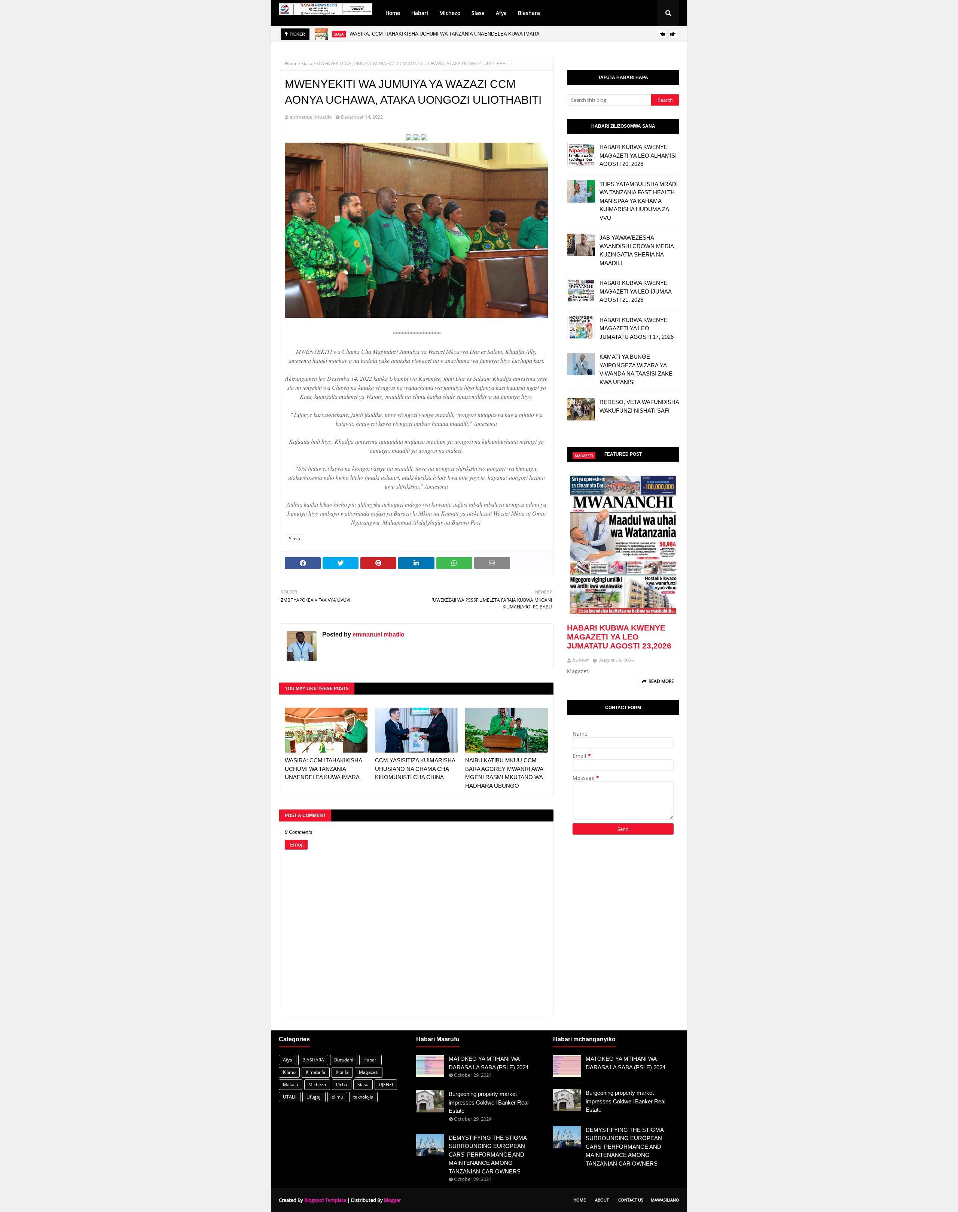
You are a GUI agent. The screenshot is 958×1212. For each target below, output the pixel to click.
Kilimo (289, 1072)
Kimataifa (316, 1072)
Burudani (343, 1060)
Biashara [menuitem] (529, 12)
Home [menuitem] (392, 12)
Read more (661, 681)
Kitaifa (342, 1072)
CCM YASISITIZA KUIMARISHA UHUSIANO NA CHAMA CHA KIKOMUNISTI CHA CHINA (415, 768)
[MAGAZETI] (623, 544)
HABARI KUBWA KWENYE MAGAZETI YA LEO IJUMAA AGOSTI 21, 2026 (635, 291)
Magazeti (368, 1072)
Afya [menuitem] (501, 12)
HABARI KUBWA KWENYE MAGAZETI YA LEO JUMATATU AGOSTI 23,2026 (619, 636)
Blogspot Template (325, 1200)
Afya (287, 1060)
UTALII (289, 1097)
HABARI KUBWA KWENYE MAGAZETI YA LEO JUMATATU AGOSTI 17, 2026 (636, 328)
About (602, 1200)
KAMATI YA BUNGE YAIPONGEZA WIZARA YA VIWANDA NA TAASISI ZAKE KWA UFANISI (635, 369)
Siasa (306, 63)
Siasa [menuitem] (478, 12)
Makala (290, 1084)
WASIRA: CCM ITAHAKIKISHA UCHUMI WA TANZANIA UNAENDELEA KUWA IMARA (445, 34)
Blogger (392, 1200)
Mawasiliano (665, 1200)
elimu (337, 1097)
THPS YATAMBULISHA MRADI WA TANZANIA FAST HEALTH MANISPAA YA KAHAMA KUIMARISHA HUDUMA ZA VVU (638, 201)
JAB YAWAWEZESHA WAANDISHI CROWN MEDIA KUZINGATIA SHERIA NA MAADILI (636, 250)
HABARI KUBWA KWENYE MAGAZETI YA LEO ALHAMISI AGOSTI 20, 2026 (638, 155)
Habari (370, 1060)
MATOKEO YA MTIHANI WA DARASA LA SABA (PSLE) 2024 (488, 1062)
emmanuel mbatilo (311, 116)
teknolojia (363, 1097)
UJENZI (386, 1084)
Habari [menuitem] (419, 12)
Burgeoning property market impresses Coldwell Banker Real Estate (488, 1102)
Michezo (317, 1084)
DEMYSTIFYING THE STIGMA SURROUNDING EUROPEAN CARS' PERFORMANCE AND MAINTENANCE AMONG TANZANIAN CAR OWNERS (488, 1154)
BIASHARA (313, 1060)
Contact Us (630, 1200)
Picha (341, 1084)
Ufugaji (313, 1097)
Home (291, 63)
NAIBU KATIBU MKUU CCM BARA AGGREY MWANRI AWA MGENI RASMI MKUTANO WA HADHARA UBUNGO (504, 773)
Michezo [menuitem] (449, 12)
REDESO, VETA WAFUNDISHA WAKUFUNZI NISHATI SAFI (639, 406)
